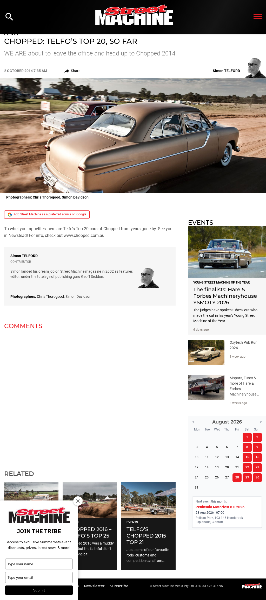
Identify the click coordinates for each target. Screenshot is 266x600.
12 (217, 457)
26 (217, 477)
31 (196, 487)
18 (207, 467)
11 (207, 457)
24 (196, 477)
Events (11, 34)
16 (257, 457)
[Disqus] (90, 396)
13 (227, 457)
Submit (39, 590)
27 (227, 477)
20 (227, 467)
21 (237, 467)
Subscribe (119, 586)
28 (237, 477)
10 (196, 457)
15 (247, 457)
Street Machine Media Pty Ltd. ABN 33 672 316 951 (189, 586)
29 (247, 477)
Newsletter (95, 586)
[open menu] (258, 17)
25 (207, 477)
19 (217, 467)
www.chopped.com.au (84, 235)
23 (257, 467)
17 (196, 467)
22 (247, 467)
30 (257, 477)
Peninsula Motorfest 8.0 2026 (220, 507)
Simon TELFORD (24, 256)
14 (237, 457)
